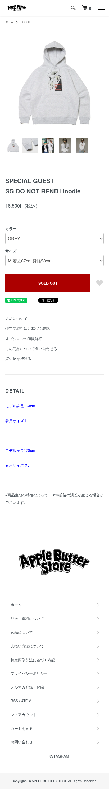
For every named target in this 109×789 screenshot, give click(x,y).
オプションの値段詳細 (23, 338)
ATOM (26, 700)
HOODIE (26, 22)
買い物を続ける (18, 358)
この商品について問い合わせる (31, 348)
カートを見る (22, 728)
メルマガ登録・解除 (27, 687)
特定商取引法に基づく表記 (27, 328)
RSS (14, 700)
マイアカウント (24, 714)
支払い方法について (27, 646)
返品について (16, 318)
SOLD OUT (48, 283)
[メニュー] (101, 8)
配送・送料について (27, 618)
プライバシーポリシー (29, 673)
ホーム (9, 22)
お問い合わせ (22, 741)
